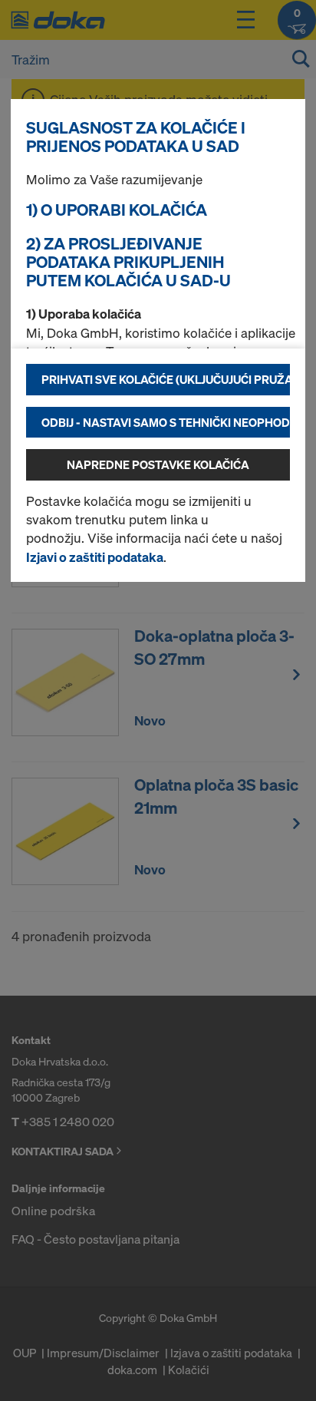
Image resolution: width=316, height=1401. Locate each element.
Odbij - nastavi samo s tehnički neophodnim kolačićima (165, 422)
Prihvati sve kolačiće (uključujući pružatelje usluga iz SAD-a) (165, 379)
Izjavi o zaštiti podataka (94, 557)
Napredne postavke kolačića (158, 464)
